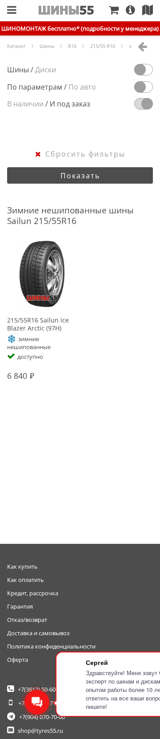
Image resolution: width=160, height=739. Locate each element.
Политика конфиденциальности (51, 646)
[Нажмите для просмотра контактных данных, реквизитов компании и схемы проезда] (151, 10)
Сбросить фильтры (85, 154)
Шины (47, 46)
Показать (80, 176)
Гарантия (20, 606)
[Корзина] (117, 10)
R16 (72, 46)
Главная (66, 10)
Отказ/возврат (27, 620)
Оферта (17, 660)
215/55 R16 (102, 46)
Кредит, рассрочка (32, 593)
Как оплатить (25, 580)
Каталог (16, 46)
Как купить (22, 566)
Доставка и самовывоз (38, 633)
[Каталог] (12, 10)
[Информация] (134, 10)
